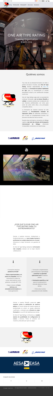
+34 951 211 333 (9, 0)
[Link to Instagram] (41, 1)
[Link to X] (45, 1)
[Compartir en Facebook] (11, 381)
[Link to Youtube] (43, 1)
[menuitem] (7, 5)
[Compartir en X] (26, 381)
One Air (45, 86)
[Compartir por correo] (42, 381)
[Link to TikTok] (47, 1)
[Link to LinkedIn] (49, 1)
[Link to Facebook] (39, 1)
